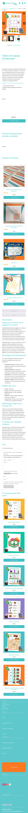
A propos (4, 717)
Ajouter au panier (13, 120)
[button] (25, 3)
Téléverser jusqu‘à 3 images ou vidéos (10, 471)
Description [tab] (14, 310)
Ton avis (5, 462)
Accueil (3, 8)
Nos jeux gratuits (5, 708)
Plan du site (4, 753)
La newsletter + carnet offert (7, 728)
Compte (3, 734)
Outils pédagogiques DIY (11, 8)
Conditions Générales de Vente (8, 742)
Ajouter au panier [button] (14, 197)
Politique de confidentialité (7, 748)
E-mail (4, 479)
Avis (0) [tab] (14, 315)
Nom (4, 476)
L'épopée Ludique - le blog (7, 723)
